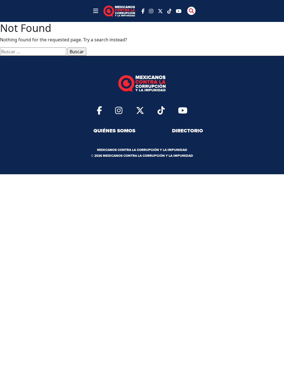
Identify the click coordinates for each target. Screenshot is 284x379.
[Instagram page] (151, 10)
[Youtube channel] (178, 10)
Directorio (187, 130)
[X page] (160, 10)
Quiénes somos (114, 130)
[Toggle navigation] (95, 11)
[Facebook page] (142, 10)
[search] (191, 11)
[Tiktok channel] (169, 10)
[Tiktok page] (161, 110)
